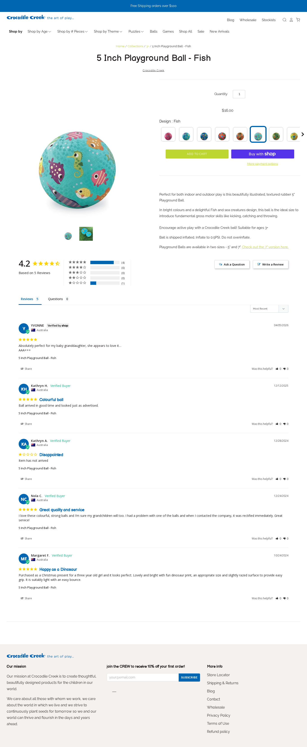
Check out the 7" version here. (265, 247)
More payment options (262, 163)
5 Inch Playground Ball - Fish (37, 358)
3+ (147, 46)
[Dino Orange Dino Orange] (240, 134)
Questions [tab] (55, 299)
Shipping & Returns (222, 683)
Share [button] (28, 369)
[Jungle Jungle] (294, 134)
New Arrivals (219, 31)
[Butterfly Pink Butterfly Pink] (168, 134)
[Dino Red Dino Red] (222, 134)
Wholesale (248, 20)
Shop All (185, 31)
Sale (201, 31)
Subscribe (189, 677)
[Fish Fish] (258, 134)
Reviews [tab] (27, 299)
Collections (135, 46)
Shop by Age (38, 31)
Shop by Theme (106, 31)
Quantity (220, 94)
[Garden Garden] (276, 134)
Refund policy (218, 731)
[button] (278, 369)
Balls (153, 31)
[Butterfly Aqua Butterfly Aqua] (186, 134)
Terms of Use (218, 723)
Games (168, 31)
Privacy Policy (218, 715)
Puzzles (134, 31)
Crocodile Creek (154, 70)
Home (120, 46)
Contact (213, 699)
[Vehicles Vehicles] (204, 134)
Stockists (269, 20)
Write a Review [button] (273, 264)
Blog (230, 20)
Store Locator (218, 675)
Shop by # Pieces (70, 31)
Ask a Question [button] (234, 264)
